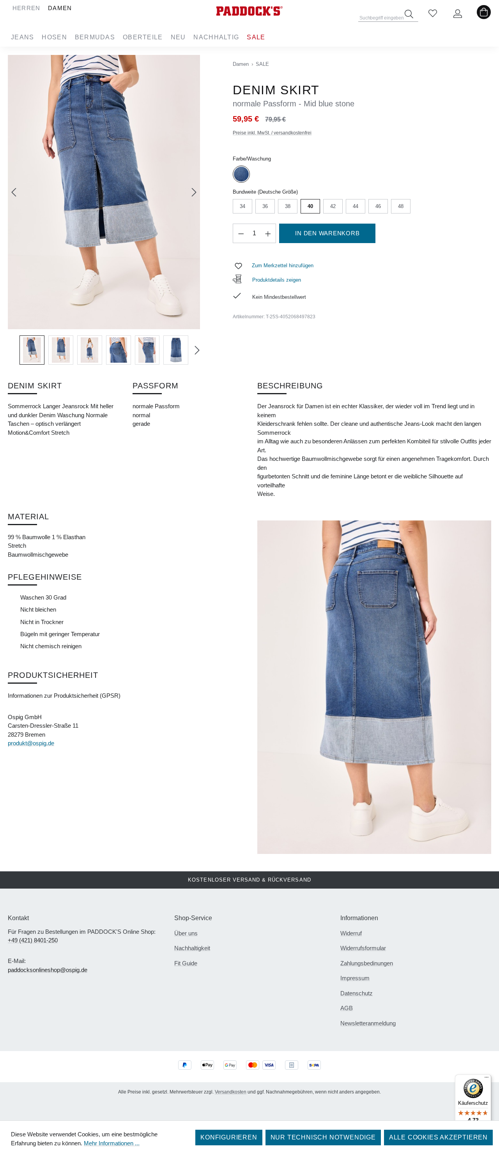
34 (243, 206)
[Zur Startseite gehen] (249, 11)
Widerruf (351, 933)
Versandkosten (230, 1092)
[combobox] (388, 15)
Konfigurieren (228, 1137)
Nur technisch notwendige (323, 1137)
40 (310, 206)
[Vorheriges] (13, 192)
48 (401, 206)
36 (265, 206)
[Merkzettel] (433, 14)
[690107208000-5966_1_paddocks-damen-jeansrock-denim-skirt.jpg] (104, 192)
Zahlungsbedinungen (366, 963)
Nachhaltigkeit (192, 948)
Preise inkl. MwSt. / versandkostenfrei (272, 133)
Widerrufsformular (363, 948)
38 (288, 206)
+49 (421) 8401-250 (33, 940)
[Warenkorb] (484, 14)
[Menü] (486, 1079)
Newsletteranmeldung (368, 1023)
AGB (346, 1008)
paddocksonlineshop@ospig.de (47, 970)
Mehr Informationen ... (112, 1143)
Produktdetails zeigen (276, 280)
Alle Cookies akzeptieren (438, 1137)
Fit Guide (185, 963)
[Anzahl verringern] (241, 233)
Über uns (186, 933)
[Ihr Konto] (458, 14)
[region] (104, 210)
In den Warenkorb (327, 233)
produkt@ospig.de (31, 743)
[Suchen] (409, 14)
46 (378, 206)
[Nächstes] (194, 192)
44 (356, 206)
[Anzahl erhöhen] (268, 233)
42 (333, 206)
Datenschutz (356, 993)
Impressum (355, 978)
